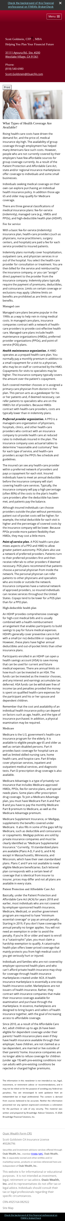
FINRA (34, 1154)
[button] (54, 16)
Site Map (8, 1208)
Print (7, 87)
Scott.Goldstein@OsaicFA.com (24, 74)
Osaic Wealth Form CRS (17, 1133)
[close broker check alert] (60, 3)
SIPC (40, 1154)
